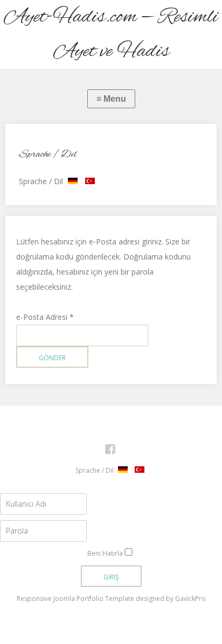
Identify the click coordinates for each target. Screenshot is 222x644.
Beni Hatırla (105, 553)
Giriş (111, 577)
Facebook (116, 451)
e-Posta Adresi (45, 317)
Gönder (52, 357)
